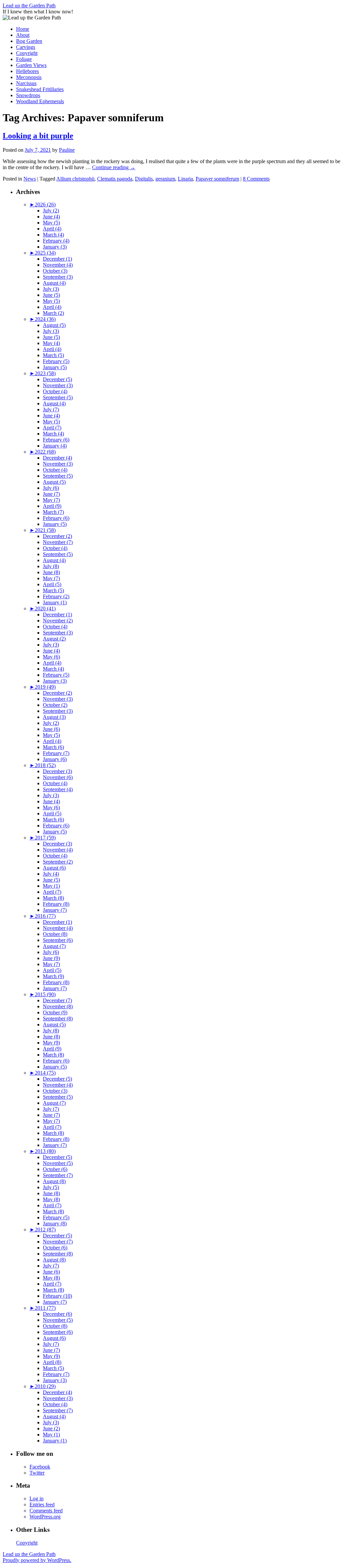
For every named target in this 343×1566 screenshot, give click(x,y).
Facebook (39, 1467)
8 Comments (256, 179)
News (29, 179)
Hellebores (27, 71)
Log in (36, 1498)
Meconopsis (29, 77)
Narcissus (26, 83)
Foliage (24, 59)
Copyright (27, 53)
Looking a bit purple (38, 135)
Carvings (25, 47)
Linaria (185, 179)
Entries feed (42, 1504)
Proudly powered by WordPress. (37, 1560)
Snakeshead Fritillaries (40, 89)
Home (22, 29)
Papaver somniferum (217, 179)
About (22, 35)
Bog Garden (29, 41)
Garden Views (31, 65)
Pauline (67, 150)
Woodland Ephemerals (40, 101)
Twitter (37, 1473)
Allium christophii (75, 179)
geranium (165, 179)
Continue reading (113, 167)
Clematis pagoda (114, 179)
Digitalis (144, 179)
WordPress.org (45, 1516)
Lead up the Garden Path (29, 5)
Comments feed (46, 1510)
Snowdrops (28, 95)
